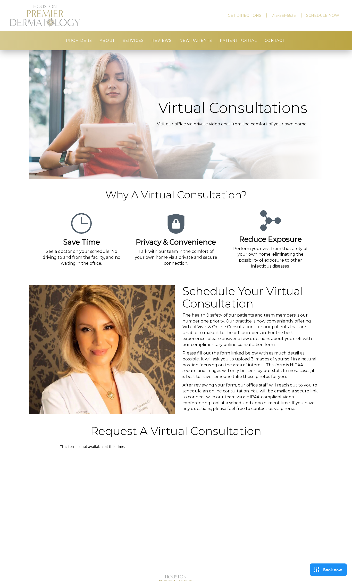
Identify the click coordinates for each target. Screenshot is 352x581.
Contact (275, 40)
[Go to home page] (60, 16)
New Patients (195, 40)
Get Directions (244, 15)
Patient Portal (238, 40)
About (107, 40)
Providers (79, 40)
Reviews (162, 40)
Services (133, 40)
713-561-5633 (284, 15)
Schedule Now (322, 15)
